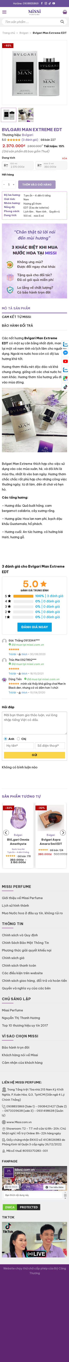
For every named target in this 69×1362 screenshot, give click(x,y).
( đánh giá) (30, 140)
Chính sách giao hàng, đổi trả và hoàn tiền (34, 981)
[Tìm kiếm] (62, 21)
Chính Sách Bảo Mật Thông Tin (25, 943)
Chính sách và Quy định (20, 935)
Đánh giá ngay (34, 627)
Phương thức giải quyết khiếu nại (26, 950)
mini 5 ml (39, 215)
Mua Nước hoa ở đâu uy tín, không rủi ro (32, 913)
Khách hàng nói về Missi (20, 1055)
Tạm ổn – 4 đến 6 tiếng (37, 195)
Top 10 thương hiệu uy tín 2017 (25, 1025)
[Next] (60, 72)
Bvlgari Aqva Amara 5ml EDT (51, 842)
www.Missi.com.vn (19, 1122)
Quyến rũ (54, 211)
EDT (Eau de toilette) (36, 207)
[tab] (34, 308)
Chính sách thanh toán (19, 965)
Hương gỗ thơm (32, 203)
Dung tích (8, 157)
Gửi (34, 755)
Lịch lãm (29, 211)
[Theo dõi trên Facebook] (42, 3)
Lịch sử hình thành (15, 905)
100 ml (28, 215)
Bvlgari (24, 33)
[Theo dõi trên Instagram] (46, 3)
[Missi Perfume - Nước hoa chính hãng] (34, 12)
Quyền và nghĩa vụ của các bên (26, 988)
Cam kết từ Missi (16, 317)
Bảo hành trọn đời (15, 1047)
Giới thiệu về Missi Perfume (22, 898)
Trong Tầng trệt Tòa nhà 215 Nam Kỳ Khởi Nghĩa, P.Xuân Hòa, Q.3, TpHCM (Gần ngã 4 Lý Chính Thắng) (33, 1095)
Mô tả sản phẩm (16, 308)
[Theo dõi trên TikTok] (49, 3)
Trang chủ (8, 33)
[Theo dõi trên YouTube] (54, 3)
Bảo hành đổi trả (17, 325)
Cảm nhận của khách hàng (22, 1063)
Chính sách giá (13, 958)
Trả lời (12, 654)
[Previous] (8, 72)
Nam (26, 199)
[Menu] (4, 12)
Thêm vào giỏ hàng (37, 184)
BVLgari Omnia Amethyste (18, 842)
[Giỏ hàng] (65, 12)
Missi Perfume (12, 1010)
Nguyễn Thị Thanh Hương (21, 1018)
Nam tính (42, 211)
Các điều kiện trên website (22, 973)
